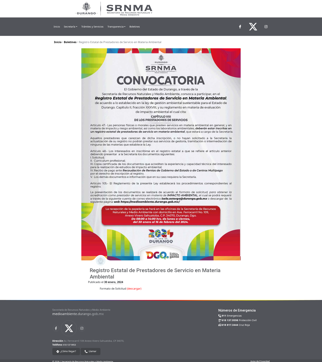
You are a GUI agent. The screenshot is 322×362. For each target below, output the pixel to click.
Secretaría (69, 26)
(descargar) (134, 288)
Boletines (134, 26)
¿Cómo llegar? (68, 351)
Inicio (57, 26)
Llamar (92, 351)
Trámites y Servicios (92, 26)
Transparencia (116, 26)
